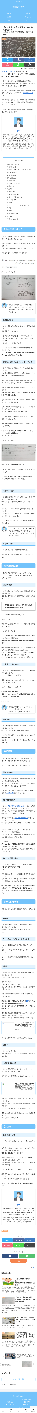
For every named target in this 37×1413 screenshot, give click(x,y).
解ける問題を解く (14, 194)
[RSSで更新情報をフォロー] (18, 1261)
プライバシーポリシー (27, 1399)
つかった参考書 (11, 200)
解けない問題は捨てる (15, 197)
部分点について (13, 219)
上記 (27, 1001)
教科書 (11, 202)
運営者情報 (27, 1402)
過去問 (11, 210)
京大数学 (9, 216)
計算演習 (11, 186)
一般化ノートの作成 (14, 183)
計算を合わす (13, 191)
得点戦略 (9, 189)
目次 (15, 160)
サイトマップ (10, 1404)
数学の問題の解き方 (13, 164)
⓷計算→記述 (13, 175)
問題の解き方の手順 (21, 818)
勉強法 (5, 1230)
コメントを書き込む (18, 1379)
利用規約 (10, 1402)
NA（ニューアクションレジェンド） (19, 205)
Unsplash (5, 71)
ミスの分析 (10, 793)
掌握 (10, 208)
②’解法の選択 (13, 172)
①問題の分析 (13, 167)
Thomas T (12, 71)
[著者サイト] (10, 1256)
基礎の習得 (12, 180)
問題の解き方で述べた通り (17, 806)
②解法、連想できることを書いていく (20, 169)
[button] (33, 655)
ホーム (10, 1399)
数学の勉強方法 (11, 178)
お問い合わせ (27, 1404)
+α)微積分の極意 (13, 213)
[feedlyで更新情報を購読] (27, 1256)
